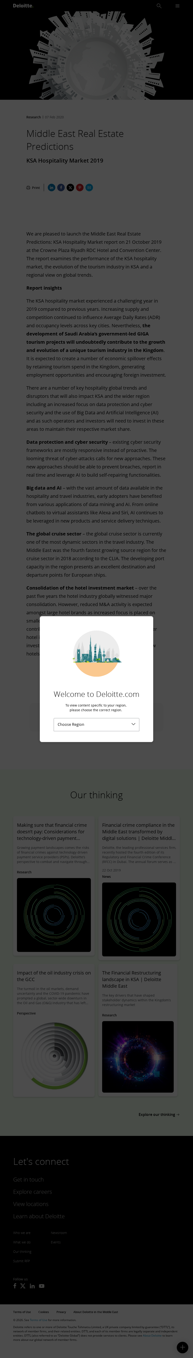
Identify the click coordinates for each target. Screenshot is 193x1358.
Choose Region (71, 724)
